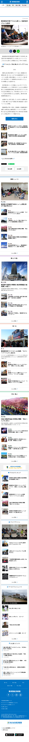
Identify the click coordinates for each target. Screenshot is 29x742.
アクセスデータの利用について (8, 704)
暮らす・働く (18, 5)
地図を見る (14, 118)
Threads (20, 694)
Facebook (8, 694)
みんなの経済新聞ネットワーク (14, 723)
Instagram (16, 694)
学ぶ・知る (24, 5)
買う (13, 5)
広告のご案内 (5, 708)
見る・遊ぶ (9, 5)
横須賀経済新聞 (15, 2)
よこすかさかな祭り (7, 158)
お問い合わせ (5, 706)
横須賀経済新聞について (7, 700)
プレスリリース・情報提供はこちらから (10, 702)
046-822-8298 (23, 111)
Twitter (12, 694)
